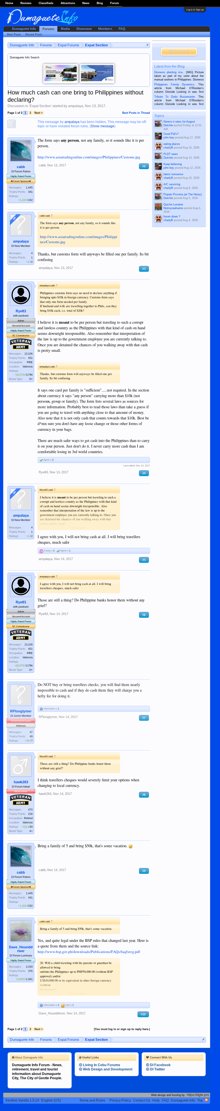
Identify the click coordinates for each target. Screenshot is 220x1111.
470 (30, 809)
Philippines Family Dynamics (174, 84)
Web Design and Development (107, 1069)
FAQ (122, 28)
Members (105, 28)
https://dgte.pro (198, 1095)
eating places (171, 144)
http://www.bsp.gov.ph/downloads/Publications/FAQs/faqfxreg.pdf (89, 951)
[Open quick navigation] (147, 45)
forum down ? (171, 216)
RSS (206, 1099)
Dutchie (168, 125)
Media (65, 28)
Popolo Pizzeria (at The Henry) (182, 194)
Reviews (25, 3)
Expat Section (40, 106)
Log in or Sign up (195, 9)
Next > (38, 112)
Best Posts (14, 34)
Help (156, 1100)
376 (30, 971)
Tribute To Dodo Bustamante (174, 96)
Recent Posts (33, 34)
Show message (102, 126)
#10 (143, 1014)
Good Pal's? (171, 133)
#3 (143, 268)
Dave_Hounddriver (21, 949)
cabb (21, 167)
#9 (143, 871)
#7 (143, 717)
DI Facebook (160, 1065)
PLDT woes (170, 154)
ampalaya (75, 106)
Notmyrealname (173, 208)
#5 (143, 560)
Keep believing (172, 164)
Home (9, 3)
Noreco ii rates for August (179, 121)
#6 (143, 614)
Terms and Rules (92, 1100)
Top (200, 1100)
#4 (143, 473)
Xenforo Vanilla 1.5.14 (22, 1100)
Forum (114, 3)
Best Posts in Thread (136, 112)
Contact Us (141, 1100)
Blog (100, 3)
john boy (168, 137)
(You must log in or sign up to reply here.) (122, 1029)
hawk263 (21, 782)
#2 (143, 166)
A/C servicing (171, 184)
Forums (48, 29)
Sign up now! (179, 51)
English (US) (51, 1100)
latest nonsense (173, 174)
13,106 (28, 353)
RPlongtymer (21, 711)
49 (31, 736)
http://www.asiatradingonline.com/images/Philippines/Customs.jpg (89, 157)
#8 (143, 794)
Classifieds (46, 3)
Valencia (28, 366)
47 (31, 732)
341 (30, 191)
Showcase (84, 28)
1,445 (29, 187)
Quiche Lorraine (173, 204)
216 (30, 813)
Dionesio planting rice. (168, 72)
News (85, 3)
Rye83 (21, 311)
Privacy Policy (120, 1100)
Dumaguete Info (24, 28)
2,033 (29, 966)
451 (30, 358)
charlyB (168, 147)
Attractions (68, 3)
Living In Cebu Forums (101, 1065)
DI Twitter (157, 1069)
